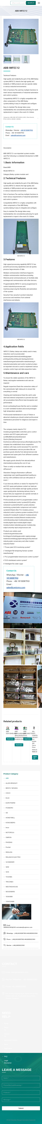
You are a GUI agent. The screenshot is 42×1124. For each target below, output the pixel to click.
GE (7, 813)
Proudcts (5, 1052)
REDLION (9, 852)
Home (5, 1023)
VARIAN (18, 119)
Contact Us (5, 1035)
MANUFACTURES (5, 1040)
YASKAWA (9, 896)
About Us (5, 1029)
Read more (10, 739)
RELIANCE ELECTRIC (13, 857)
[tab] (21, 147)
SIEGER (13, 119)
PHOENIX (9, 842)
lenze (7, 827)
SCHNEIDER (10, 862)
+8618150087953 (27, 130)
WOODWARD (10, 891)
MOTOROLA (10, 832)
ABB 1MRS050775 (27, 732)
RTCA (4, 119)
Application (5, 1048)
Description (7, 148)
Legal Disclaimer (5, 1062)
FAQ (5, 1056)
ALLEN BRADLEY (11, 783)
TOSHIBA (9, 877)
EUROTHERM (10, 803)
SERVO (9, 119)
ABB (11, 117)
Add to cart (35, 757)
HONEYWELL (10, 818)
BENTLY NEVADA (12, 788)
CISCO (8, 793)
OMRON (8, 837)
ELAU (7, 798)
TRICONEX (9, 882)
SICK (7, 872)
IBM (14, 117)
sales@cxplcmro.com (18, 135)
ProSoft (8, 847)
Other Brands (30, 117)
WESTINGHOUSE (12, 887)
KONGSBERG (10, 822)
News (5, 1044)
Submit (21, 1108)
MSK (24, 117)
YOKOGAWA (10, 901)
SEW (7, 867)
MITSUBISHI (19, 117)
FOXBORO (9, 808)
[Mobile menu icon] (39, 3)
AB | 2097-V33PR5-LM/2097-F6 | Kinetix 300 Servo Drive (35, 739)
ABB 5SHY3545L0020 (11, 732)
